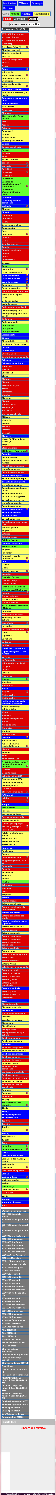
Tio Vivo (6, 1121)
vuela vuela (7, 1193)
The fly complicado (11, 1114)
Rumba (5, 882)
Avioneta (6, 128)
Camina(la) (7, 175)
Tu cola (5, 1140)
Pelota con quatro (10, 841)
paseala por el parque (12, 823)
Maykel (5, 692)
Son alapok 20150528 (12, 1407)
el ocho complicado (11, 414)
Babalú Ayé (7, 131)
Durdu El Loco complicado (15, 357)
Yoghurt (6, 1199)
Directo (5, 338)
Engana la (7, 530)
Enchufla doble (9, 516)
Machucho (7, 676)
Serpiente (6, 894)
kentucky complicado (12, 614)
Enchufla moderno (11, 519)
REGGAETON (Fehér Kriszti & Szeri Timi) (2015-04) (14, 1395)
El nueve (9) (7, 407)
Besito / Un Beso (10, 159)
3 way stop (7, 44)
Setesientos (7, 998)
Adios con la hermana (12, 89)
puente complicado (11, 857)
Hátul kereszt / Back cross (14, 590)
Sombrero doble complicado (10, 1067)
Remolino (6, 869)
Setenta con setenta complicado (12, 943)
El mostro (6, 398)
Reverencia (7, 872)
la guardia (7, 635)
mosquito (6, 737)
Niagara (5, 749)
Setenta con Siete (10, 948)
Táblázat (24, 3)
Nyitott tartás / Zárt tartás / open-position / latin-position (15, 764)
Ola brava (6, 788)
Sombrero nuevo (10, 1075)
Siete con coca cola (11, 1007)
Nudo (4, 755)
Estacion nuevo (9, 537)
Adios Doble (8, 107)
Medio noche (8, 695)
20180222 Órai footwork (13, 1320)
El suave (6, 426)
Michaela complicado (12, 718)
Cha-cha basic (9, 1346)
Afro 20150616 (9, 1336)
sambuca (6, 888)
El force (5, 382)
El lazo (5, 388)
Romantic (6, 875)
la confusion (8, 623)
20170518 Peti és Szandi (13, 40)
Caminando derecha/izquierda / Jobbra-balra (11, 184)
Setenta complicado (11, 904)
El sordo (6, 423)
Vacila (5, 1152)
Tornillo (5, 1127)
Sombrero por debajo (12, 1081)
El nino (5, 401)
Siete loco (7, 1017)
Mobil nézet (10, 3)
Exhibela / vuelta (10, 540)
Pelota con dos (9, 838)
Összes (33, 18)
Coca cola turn (9, 228)
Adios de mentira (10, 103)
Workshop (20, 18)
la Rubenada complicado (14, 663)
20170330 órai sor (10, 37)
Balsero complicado (11, 147)
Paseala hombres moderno (15, 1375)
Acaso (5, 66)
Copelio (5, 253)
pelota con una (9, 845)
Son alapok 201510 (11, 1411)
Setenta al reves (10, 901)
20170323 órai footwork (13, 1304)
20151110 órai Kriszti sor (14, 1255)
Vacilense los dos (10, 1180)
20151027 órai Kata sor (13, 34)
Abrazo (5, 63)
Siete (4, 1001)
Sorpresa (6, 1090)
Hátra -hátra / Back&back (14, 587)
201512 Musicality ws (12, 1267)
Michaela (6, 715)
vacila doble (8, 1164)
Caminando (7, 178)
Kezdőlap (8, 8)
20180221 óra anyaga (12, 1317)
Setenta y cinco (9, 979)
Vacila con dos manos (12, 1155)
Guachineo (7, 1366)
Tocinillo (6, 1124)
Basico (5, 150)
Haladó (7, 18)
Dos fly (5, 347)
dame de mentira (10, 282)
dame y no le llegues (12, 294)
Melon (5, 712)
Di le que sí (7, 328)
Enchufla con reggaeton (14, 497)
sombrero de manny (11, 1060)
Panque (5, 804)
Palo (4, 801)
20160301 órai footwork (13, 1289)
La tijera (6, 666)
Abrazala (6, 56)
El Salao (6, 417)
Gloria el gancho (10, 571)
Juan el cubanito (10, 596)
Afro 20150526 (9, 1330)
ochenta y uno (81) (11, 785)
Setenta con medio (11, 933)
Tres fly (5, 1133)
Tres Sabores (8, 1136)
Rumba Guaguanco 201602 (15, 1404)
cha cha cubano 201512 (13, 1342)
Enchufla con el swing (13, 472)
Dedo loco (7, 319)
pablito (5, 798)
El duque (6, 379)
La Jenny (6, 642)
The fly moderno (10, 1118)
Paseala (5, 811)
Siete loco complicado (13, 1020)
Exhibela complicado (12, 543)
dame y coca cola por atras (15, 291)
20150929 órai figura (12, 1242)
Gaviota (5, 564)
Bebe (4, 156)
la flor (4, 632)
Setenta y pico (9, 991)
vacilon (5, 1183)
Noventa (6, 752)
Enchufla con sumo (11, 506)
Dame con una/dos (11, 279)
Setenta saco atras (11, 976)
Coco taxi (6, 237)
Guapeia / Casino (10, 577)
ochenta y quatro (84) (12, 782)
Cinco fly (6, 212)
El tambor (6, 430)
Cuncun (6, 263)
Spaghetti (6, 1093)
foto (4, 561)
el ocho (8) (7, 411)
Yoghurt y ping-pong (12, 1202)
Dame (4, 266)
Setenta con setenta (12, 939)
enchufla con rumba (12, 503)
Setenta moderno (10, 960)
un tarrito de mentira (12, 1149)
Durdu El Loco (9, 354)
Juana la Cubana (10, 599)
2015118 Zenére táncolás (14, 1264)
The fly (5, 1111)
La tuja (5, 669)
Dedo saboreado (10, 322)
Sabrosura (7, 885)
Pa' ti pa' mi (7, 795)
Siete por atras (9, 1029)
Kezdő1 (14, 13)
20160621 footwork (11, 1301)
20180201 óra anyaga (12, 1314)
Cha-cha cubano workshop (10, 1350)
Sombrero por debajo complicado (12, 1085)
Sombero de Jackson (12, 1041)
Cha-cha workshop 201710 (15, 1363)
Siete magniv (8, 1023)
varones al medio (10, 1189)
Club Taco (7, 218)
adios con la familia (11, 75)
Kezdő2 (26, 13)
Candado (6, 197)
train (4, 1130)
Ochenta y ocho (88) (12, 779)
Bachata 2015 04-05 (11, 1339)
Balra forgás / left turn (12, 140)
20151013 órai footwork (13, 1248)
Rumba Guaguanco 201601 (15, 1401)
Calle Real (7, 169)
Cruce (5, 256)
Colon (5, 241)
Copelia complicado (11, 250)
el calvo (5, 369)
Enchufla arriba (9, 457)
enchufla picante (10, 527)
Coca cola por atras (11, 225)
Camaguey (7, 172)
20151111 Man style (11, 1258)
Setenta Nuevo (9, 964)
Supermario (7, 1096)
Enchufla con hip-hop (12, 475)
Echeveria (6, 360)
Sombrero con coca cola (14, 1050)
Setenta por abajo (10, 970)
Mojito (5, 721)
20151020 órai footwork (13, 1252)
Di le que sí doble (10, 331)
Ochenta (6, 769)
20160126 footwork (11, 1274)
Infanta (5, 593)
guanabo (6, 574)
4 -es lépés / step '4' (11, 47)
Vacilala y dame (9, 1177)
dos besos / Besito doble (14, 344)
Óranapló (37, 3)
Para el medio (8, 807)
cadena (5, 163)
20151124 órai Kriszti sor (14, 1261)
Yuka (4, 1205)
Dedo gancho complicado (14, 307)
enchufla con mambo (12, 485)
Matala (5, 688)
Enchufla (6, 454)
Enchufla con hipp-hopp (14, 478)
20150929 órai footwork (13, 1245)
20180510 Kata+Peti (11, 1323)
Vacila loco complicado (13, 1170)
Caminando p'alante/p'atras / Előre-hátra (13, 191)
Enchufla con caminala (13, 466)
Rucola (5, 879)
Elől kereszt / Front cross (14, 451)
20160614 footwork (11, 1298)
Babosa (5, 134)
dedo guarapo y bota (12, 310)
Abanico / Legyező (11, 50)
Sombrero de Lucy (11, 1057)
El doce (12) (7, 373)
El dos (5, 376)
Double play (8, 350)
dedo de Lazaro (9, 304)
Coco (4, 231)
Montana (6, 731)
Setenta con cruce (11, 930)
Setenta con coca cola (13, 927)
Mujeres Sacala (9, 740)
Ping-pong (7, 848)
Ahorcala (6, 113)
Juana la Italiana (10, 602)
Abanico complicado (12, 53)
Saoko (5, 891)
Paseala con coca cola (13, 817)
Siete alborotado (10, 1004)
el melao (6, 395)
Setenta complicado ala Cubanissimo (13, 908)
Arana (5, 122)
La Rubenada (8, 660)
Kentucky (6, 611)
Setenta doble (9, 951)
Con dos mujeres (10, 244)
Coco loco (7, 234)
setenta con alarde (11, 912)
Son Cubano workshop (13, 1414)
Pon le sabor (8, 851)
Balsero (5, 144)
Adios (5, 69)
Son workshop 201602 (13, 1417)
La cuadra (7, 626)
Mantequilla (7, 685)
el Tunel (6, 433)
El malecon (7, 392)
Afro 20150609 (9, 1333)
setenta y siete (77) (11, 994)
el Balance (7, 366)
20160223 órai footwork (13, 1286)
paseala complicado (12, 814)
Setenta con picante (12, 936)
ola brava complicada (12, 792)
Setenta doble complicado (15, 954)
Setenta (5, 897)
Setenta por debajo (11, 973)
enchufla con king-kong (13, 482)
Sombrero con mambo (12, 1054)
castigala (6, 206)
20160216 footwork (11, 1283)
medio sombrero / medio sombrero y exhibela (14, 702)
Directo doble (8, 341)
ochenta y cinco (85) (12, 776)
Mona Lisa (7, 728)
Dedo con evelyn (10, 301)
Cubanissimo (8, 260)
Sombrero (6, 1044)
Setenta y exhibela (11, 988)
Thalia (5, 1108)
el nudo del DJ (9, 404)
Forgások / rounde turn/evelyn (11, 557)
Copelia (5, 247)
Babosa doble (9, 137)
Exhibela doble (9, 546)
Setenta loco (8, 957)
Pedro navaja (8, 830)
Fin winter (7, 553)
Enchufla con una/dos (13, 509)
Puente (5, 854)
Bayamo (6, 153)
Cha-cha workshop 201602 (15, 1354)
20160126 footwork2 (12, 1277)
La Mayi (5, 645)
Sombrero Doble (10, 1063)
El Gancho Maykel (11, 385)
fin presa (6, 549)
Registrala (7, 866)
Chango (6, 209)
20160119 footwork (11, 1271)
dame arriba (7, 269)
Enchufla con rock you (13, 500)
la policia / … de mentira (13, 648)
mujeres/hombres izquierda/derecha (10, 745)
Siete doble (7, 1010)
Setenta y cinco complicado (9, 984)
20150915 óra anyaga (12, 1239)
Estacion (6, 534)
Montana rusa (8, 734)
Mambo (5, 679)
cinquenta (7, 215)
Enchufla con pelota (12, 493)
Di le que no (8, 325)
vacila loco (7, 1167)
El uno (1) (6, 436)
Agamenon (7, 110)
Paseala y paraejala (11, 826)
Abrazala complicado (12, 59)
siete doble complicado (13, 1013)
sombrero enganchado (13, 1072)
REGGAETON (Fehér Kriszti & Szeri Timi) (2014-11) (14, 1380)
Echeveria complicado (13, 363)
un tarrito (6, 1146)
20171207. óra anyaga (12, 1311)
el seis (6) (6, 420)
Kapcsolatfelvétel (13, 1494)
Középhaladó (41, 13)
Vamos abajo (8, 1186)
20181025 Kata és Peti (12, 1327)
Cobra (5, 222)
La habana (7, 639)
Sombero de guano (11, 1038)
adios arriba (7, 72)
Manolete (6, 682)
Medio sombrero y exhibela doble (11, 708)
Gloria (5, 568)
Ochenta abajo (9, 773)
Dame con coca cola (12, 272)
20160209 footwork (11, 1280)
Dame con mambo (10, 275)
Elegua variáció (9, 448)
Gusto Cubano (9, 583)
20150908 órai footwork (13, 1236)
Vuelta (5, 1196)
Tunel (4, 1143)
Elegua (5, 444)
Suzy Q (5, 1099)
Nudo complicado (10, 759)
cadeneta (6, 166)
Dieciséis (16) (8, 335)
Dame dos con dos (11, 288)
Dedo (4, 298)
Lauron (5, 673)
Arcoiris (5, 125)
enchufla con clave (11, 469)
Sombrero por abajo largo (14, 1078)
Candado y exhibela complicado (11, 201)
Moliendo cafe (9, 725)
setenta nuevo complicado (15, 967)
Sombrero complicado (12, 1047)
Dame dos (7, 285)
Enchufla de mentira (12, 512)
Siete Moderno (9, 1026)
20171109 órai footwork (13, 1308)
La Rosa (6, 657)
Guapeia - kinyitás (11, 580)
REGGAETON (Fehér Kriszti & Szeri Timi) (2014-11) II (14, 1388)
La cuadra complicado (13, 629)
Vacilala (5, 1174)
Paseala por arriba (11, 820)
